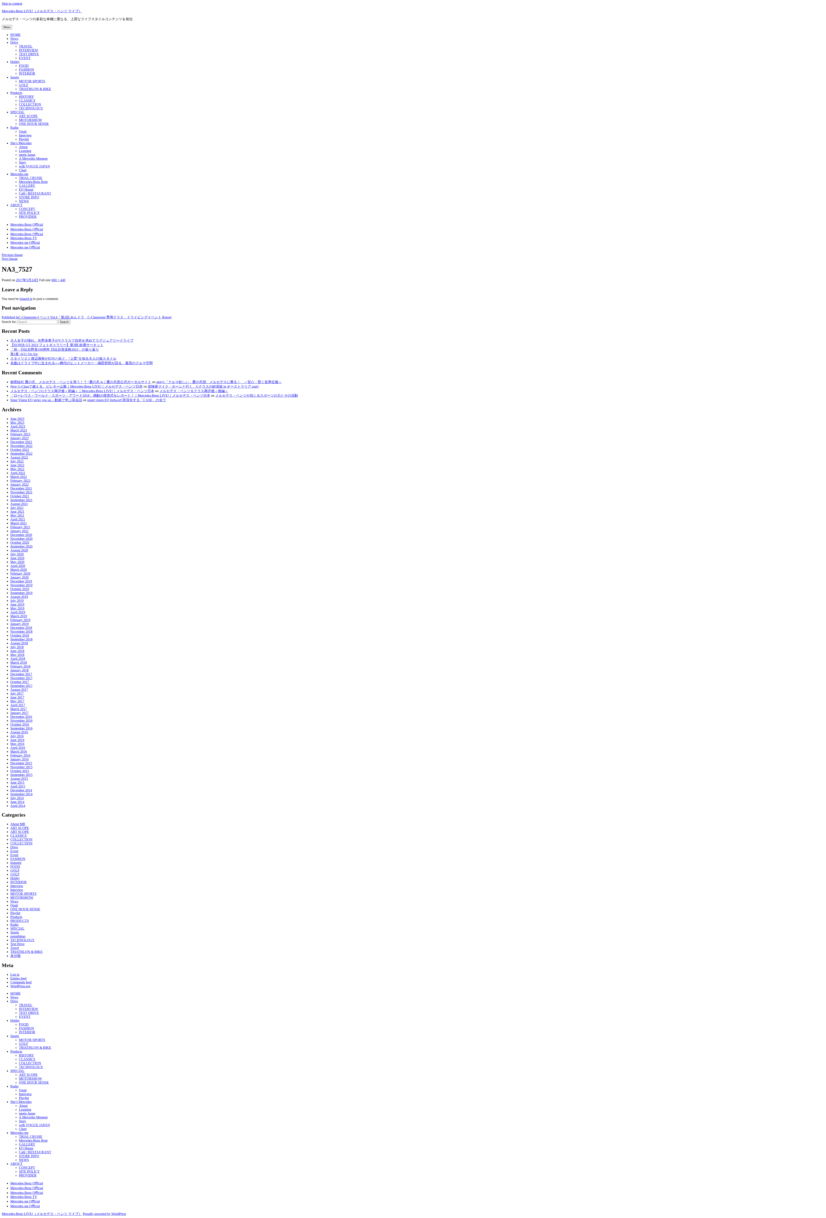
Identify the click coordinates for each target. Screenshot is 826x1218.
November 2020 (21, 539)
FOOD (15, 866)
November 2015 (21, 767)
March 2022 (18, 477)
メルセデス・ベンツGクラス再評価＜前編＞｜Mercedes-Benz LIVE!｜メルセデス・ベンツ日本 (82, 391)
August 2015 (19, 778)
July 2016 (17, 736)
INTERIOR (18, 882)
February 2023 (20, 434)
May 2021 (17, 515)
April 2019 (17, 612)
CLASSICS (18, 835)
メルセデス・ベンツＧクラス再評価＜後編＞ (193, 391)
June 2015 (17, 782)
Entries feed (18, 978)
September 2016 (21, 728)
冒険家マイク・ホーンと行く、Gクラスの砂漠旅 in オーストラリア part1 (203, 386)
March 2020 (18, 569)
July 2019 (17, 600)
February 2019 (20, 620)
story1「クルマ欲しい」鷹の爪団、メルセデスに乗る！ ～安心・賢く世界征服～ (219, 382)
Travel (14, 948)
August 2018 (19, 643)
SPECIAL (17, 928)
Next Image (10, 259)
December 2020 (21, 535)
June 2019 (17, 604)
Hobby (15, 878)
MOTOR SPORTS (23, 893)
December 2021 (21, 488)
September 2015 (21, 775)
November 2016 (21, 720)
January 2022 (19, 484)
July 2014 (17, 798)
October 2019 (19, 589)
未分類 (15, 956)
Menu (6, 27)
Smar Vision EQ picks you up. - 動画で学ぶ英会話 (46, 400)
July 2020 (17, 554)
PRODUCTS (19, 921)
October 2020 (19, 542)
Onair (14, 905)
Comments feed (21, 982)
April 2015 (17, 786)
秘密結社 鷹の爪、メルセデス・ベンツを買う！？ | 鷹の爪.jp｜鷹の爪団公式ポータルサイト (80, 382)
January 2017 (19, 713)
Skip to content (12, 3)
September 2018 (21, 639)
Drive (14, 847)
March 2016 (18, 751)
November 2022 (21, 446)
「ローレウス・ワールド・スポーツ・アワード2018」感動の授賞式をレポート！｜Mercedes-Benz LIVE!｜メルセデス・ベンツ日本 (110, 395)
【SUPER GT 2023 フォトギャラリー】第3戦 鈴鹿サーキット (56, 345)
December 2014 (21, 790)
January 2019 (19, 624)
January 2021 (19, 531)
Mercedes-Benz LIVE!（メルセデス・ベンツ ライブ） (42, 11)
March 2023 (18, 430)
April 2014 (17, 806)
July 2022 (17, 461)
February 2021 (20, 527)
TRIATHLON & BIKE (26, 952)
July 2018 (17, 647)
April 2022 (17, 473)
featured (15, 863)
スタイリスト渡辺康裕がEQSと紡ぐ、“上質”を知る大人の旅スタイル (63, 358)
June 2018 (17, 651)
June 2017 (17, 697)
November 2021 (21, 492)
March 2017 (18, 709)
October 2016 (19, 724)
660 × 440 (58, 280)
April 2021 (17, 519)
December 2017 (21, 674)
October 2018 (19, 635)
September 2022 (21, 453)
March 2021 (18, 523)
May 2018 (17, 655)
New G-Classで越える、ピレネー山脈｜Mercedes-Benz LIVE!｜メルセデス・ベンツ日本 (76, 386)
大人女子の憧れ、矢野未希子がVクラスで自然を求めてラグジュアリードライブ (71, 340)
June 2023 (17, 419)
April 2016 (17, 748)
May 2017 (17, 701)
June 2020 (17, 558)
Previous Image (12, 255)
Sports (14, 932)
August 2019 (19, 597)
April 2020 (17, 566)
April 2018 (17, 658)
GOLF (15, 870)
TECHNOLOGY (22, 940)
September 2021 (21, 500)
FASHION (17, 859)
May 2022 (17, 469)
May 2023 (17, 422)
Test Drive (17, 944)
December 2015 (21, 763)
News (14, 901)
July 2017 (17, 693)
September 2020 (21, 546)
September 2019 (21, 593)
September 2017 (21, 686)
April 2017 (17, 705)
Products (16, 917)
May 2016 (17, 744)
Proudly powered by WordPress (104, 1214)
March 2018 (18, 662)
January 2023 (19, 438)
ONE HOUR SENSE (25, 909)
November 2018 (21, 631)
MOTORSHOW (21, 897)
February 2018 (20, 666)
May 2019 (17, 608)
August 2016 (19, 732)
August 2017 (19, 689)
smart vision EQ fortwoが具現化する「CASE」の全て (126, 400)
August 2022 (19, 457)
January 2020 (19, 577)
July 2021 (17, 508)
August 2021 (19, 504)
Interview (16, 886)
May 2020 (17, 562)
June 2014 (17, 802)
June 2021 (17, 511)
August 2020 (19, 550)
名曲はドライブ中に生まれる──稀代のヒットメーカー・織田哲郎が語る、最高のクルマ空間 (81, 363)
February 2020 (20, 573)
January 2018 (19, 670)
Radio (14, 924)
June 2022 (17, 465)
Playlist (15, 913)
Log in (14, 974)
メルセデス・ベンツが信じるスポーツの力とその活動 (256, 395)
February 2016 (20, 755)
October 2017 (19, 682)
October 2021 (19, 496)
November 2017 (21, 678)
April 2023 (17, 426)
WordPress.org (20, 986)
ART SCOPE (19, 828)
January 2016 (19, 759)
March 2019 (18, 616)
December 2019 (21, 581)
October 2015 (19, 771)
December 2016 (21, 717)
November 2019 (21, 585)
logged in (26, 299)
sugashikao (17, 936)
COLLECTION (21, 839)
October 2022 (19, 450)
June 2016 (17, 740)
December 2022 (21, 442)
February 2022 (20, 480)
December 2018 (21, 628)
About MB (17, 824)
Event (14, 851)
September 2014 (21, 794)
